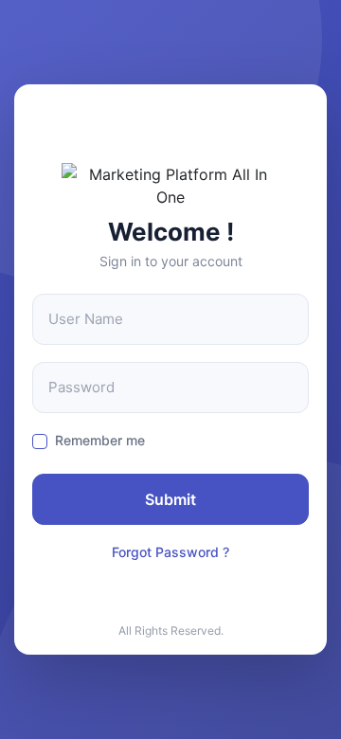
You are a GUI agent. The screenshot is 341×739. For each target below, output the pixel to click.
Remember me (100, 440)
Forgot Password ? (170, 552)
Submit (170, 499)
